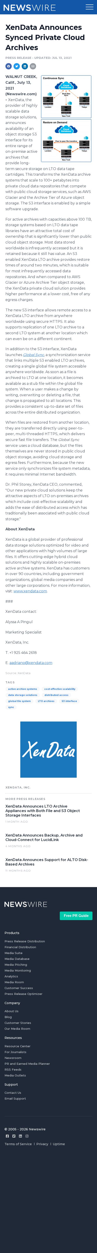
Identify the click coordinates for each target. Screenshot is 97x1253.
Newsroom (13, 1058)
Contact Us (13, 1092)
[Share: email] (33, 66)
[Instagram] (26, 1136)
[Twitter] (13, 1136)
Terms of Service (18, 1144)
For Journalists (15, 1052)
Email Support (15, 1098)
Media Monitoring (18, 970)
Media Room (14, 982)
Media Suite (14, 953)
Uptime (59, 1144)
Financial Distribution (20, 947)
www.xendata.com (30, 591)
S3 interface (69, 701)
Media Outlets (15, 1075)
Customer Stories (18, 1023)
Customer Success (19, 988)
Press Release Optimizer (23, 994)
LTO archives (46, 701)
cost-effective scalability (59, 689)
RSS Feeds (13, 1069)
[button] (89, 7)
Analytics (11, 976)
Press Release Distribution (25, 941)
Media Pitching (16, 964)
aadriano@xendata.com (30, 663)
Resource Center (17, 1046)
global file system (19, 701)
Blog (8, 1017)
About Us (11, 1011)
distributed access (56, 695)
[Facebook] (7, 1136)
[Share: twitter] (16, 66)
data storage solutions (22, 695)
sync (11, 707)
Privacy (42, 1144)
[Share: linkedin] (25, 66)
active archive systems (22, 689)
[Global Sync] (66, 118)
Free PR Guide (76, 916)
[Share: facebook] (8, 66)
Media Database (17, 959)
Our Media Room (17, 1028)
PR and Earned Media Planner (27, 1063)
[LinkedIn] (20, 1136)
